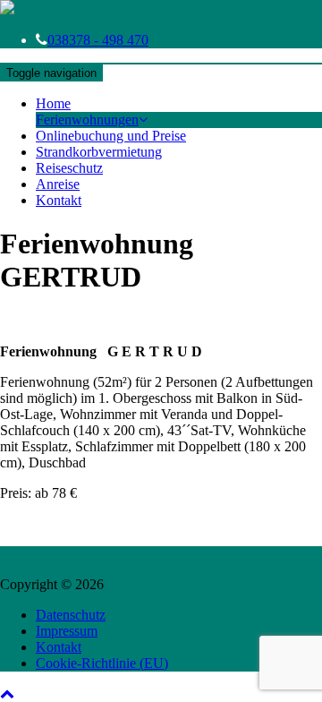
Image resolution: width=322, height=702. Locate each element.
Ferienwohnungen (87, 119)
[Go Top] (7, 693)
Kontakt (58, 200)
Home (53, 103)
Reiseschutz (69, 168)
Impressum (66, 630)
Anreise (58, 184)
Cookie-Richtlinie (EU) (102, 663)
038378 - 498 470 (97, 39)
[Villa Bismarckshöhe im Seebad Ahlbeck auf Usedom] (7, 9)
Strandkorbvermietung (99, 151)
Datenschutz (71, 614)
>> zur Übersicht (48, 321)
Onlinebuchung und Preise (111, 135)
